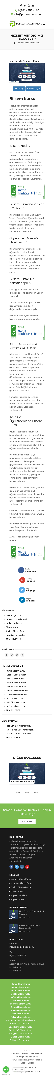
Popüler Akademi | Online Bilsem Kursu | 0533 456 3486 (27, 1055)
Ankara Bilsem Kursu (16, 682)
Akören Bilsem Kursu (16, 706)
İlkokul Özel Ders (14, 623)
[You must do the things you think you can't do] (13, 914)
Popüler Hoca (17, 899)
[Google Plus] (22, 580)
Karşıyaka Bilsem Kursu (20, 1033)
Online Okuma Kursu (21, 887)
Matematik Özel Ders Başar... (20, 729)
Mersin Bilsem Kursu (16, 686)
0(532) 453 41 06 (28, 10)
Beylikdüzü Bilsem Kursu (20, 1030)
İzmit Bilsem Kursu (15, 678)
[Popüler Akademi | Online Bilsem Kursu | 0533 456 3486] (22, 24)
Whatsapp (18, 88)
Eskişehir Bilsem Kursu (20, 1040)
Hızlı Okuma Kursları (15, 635)
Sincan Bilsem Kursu (20, 1036)
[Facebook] (21, 570)
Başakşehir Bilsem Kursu (20, 1026)
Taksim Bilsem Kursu (16, 694)
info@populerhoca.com (28, 14)
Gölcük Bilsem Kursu (16, 702)
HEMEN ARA (27, 821)
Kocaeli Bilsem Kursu (16, 674)
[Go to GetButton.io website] (6, 1074)
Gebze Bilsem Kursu (20, 993)
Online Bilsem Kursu (15, 631)
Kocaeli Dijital (27, 1063)
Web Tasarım (35, 1059)
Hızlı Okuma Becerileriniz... (18, 726)
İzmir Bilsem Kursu (15, 698)
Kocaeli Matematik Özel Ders (20, 1020)
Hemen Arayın (33, 88)
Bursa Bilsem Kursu (15, 671)
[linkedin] (22, 600)
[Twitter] (22, 590)
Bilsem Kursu (12, 627)
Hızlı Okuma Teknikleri (16, 619)
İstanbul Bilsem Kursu (17, 690)
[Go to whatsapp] (6, 1069)
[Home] (15, 42)
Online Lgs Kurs (13, 615)
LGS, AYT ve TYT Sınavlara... (19, 733)
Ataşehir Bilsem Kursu (20, 1023)
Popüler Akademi (19, 895)
